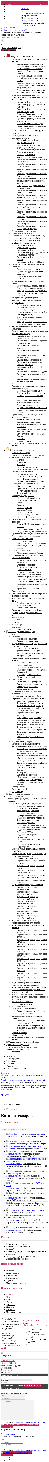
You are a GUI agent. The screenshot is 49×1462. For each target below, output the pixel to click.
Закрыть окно (7, 1427)
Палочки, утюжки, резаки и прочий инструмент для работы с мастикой (32, 271)
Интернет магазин (29, 20)
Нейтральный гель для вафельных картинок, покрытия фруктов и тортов (32, 545)
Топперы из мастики (26, 772)
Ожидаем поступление (16, 1068)
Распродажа (11, 1061)
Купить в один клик (30, 1425)
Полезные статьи (13, 21)
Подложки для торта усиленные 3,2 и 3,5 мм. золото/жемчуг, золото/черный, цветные (31, 808)
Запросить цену (24, 1452)
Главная (9, 4)
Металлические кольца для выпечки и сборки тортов (29, 401)
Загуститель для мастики (28, 467)
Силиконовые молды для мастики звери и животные (32, 380)
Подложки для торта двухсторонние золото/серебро (30, 823)
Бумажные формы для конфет (30, 102)
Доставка (10, 14)
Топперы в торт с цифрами (29, 727)
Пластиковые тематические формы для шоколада (29, 146)
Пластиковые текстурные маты (31, 150)
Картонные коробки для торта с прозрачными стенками (31, 876)
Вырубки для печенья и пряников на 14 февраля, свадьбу (32, 227)
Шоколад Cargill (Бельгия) (28, 515)
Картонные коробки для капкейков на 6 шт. (27, 897)
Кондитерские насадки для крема (32, 290)
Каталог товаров (8, 50)
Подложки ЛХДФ (25, 832)
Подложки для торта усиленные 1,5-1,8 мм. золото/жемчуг (31, 819)
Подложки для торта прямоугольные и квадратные (30, 814)
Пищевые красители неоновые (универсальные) (30, 568)
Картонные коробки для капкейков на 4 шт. (27, 902)
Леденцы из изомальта (27, 639)
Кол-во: (4, 1380)
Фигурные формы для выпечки (31, 393)
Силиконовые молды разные (29, 360)
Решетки (21, 438)
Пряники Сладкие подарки (29, 667)
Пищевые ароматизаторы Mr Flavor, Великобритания (29, 477)
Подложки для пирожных (28, 830)
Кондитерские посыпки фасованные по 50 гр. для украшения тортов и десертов (30, 650)
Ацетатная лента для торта (29, 305)
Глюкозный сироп (25, 541)
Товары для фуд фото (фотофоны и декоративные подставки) (21, 1257)
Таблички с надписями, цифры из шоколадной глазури (32, 764)
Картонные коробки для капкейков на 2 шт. (27, 907)
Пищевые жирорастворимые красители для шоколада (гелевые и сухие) (32, 583)
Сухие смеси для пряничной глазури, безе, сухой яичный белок (32, 530)
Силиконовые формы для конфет (31, 250)
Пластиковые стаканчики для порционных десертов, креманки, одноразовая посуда (32, 125)
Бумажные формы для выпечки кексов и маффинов (31, 110)
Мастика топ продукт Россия (30, 553)
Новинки (10, 1056)
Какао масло (22, 505)
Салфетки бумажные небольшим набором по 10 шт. (31, 1012)
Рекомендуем (12, 1063)
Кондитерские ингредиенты (18, 1246)
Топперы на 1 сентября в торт (30, 705)
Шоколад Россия (24, 510)
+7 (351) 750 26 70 (9, 1363)
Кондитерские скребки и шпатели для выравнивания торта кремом (32, 322)
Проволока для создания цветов (31, 90)
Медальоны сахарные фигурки (30, 777)
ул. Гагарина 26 (8, 28)
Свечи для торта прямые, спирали (32, 684)
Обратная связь (8, 1361)
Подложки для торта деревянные (31, 827)
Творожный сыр (24, 493)
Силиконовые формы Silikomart (31, 262)
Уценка (9, 1066)
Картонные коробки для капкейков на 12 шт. (27, 888)
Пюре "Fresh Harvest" (26, 608)
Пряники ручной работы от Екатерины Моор (29, 664)
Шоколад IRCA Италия (27, 517)
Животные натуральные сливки (31, 486)
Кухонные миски (24, 441)
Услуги (9, 11)
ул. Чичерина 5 (28, 25)
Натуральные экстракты (27, 474)
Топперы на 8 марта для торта (30, 725)
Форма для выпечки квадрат (29, 391)
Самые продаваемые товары (13, 1129)
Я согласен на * (26, 1422)
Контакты (10, 9)
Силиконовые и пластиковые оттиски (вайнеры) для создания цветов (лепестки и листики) (31, 66)
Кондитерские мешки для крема (31, 288)
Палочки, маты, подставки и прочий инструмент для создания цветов (32, 78)
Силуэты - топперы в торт (28, 701)
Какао (19, 503)
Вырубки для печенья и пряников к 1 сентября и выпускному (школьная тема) (32, 207)
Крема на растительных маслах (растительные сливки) (31, 489)
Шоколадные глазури (26, 500)
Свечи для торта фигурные (29, 682)
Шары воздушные (25, 689)
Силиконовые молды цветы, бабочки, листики (29, 363)
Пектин (20, 460)
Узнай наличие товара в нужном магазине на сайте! (24, 1080)
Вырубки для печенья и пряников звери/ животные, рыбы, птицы (32, 196)
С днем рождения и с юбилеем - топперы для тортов (31, 709)
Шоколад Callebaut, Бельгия (29, 498)
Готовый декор (12, 1249)
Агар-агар (21, 462)
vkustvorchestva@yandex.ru (35, 1325)
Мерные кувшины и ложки (29, 419)
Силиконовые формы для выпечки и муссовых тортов (32, 253)
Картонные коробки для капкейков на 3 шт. (27, 917)
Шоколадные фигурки (27, 775)
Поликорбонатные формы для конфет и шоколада (30, 141)
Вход (39, 4)
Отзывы (9, 7)
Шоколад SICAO (24, 507)
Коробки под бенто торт (27, 858)
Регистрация (42, 7)
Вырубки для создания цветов (30, 83)
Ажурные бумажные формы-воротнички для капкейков (29, 115)
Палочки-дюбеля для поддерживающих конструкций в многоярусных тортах (32, 312)
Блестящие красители (26, 565)
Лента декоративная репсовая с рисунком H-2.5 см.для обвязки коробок (31, 1027)
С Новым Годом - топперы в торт (32, 729)
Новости (5, 1073)
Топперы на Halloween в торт (30, 703)
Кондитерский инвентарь (17, 1244)
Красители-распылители (28, 589)
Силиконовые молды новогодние (32, 372)
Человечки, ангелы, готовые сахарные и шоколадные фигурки (32, 754)
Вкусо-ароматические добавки (30, 481)
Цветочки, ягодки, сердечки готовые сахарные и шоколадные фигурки (31, 781)
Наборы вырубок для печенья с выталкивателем (31, 186)
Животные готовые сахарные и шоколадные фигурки (31, 759)
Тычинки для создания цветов (30, 92)
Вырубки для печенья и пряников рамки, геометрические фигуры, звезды (32, 180)
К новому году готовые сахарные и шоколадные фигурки (32, 749)
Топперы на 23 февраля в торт (30, 722)
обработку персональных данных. (31, 1422)
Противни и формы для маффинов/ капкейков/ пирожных (32, 406)
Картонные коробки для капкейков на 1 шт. (27, 912)
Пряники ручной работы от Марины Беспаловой (29, 675)
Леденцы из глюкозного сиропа (31, 641)
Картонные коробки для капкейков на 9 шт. (27, 893)
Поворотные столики (26, 307)
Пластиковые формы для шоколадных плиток (28, 153)
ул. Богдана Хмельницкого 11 (14, 30)
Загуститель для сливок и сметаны (32, 469)
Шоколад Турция (24, 512)
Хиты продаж (12, 1059)
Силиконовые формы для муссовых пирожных (28, 246)
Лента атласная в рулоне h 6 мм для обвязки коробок (31, 1022)
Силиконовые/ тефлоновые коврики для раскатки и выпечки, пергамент (32, 424)
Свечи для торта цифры (27, 686)
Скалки (20, 436)
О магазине (11, 16)
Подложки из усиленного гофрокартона (28, 845)
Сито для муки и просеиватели (31, 434)
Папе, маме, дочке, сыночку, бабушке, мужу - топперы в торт (31, 718)
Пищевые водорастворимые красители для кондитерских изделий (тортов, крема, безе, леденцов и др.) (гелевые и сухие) (32, 575)
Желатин (21, 464)
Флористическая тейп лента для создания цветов (31, 86)
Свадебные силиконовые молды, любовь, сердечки (31, 337)
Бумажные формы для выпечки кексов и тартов (31, 120)
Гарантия (10, 19)
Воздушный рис (24, 655)
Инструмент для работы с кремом (32, 286)
